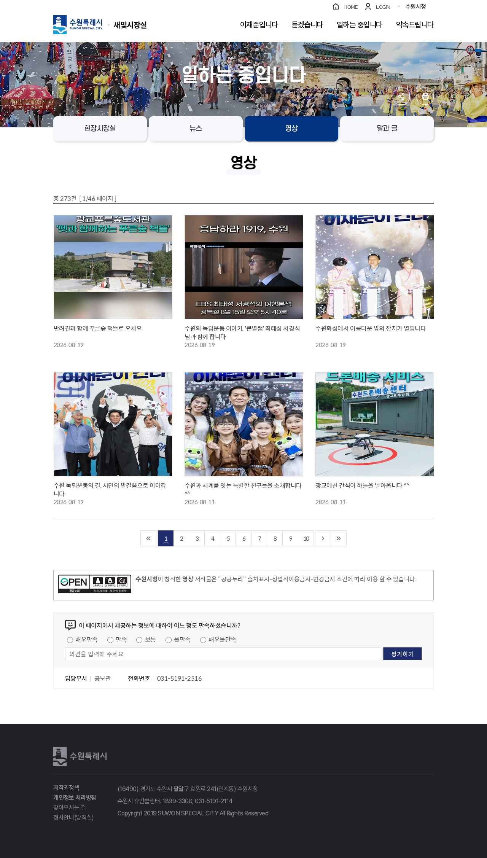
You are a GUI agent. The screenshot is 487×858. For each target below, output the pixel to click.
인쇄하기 (425, 96)
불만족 (182, 639)
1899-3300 (177, 801)
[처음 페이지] (148, 538)
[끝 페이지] (339, 538)
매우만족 (86, 639)
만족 (121, 639)
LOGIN (383, 7)
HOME (351, 7)
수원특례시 (80, 756)
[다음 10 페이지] (323, 538)
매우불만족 (222, 639)
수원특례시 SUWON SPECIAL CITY (130, 24)
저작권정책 (66, 787)
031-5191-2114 (213, 801)
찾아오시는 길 (69, 807)
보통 (150, 639)
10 (306, 538)
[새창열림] (94, 585)
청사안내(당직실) (73, 817)
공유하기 (401, 96)
